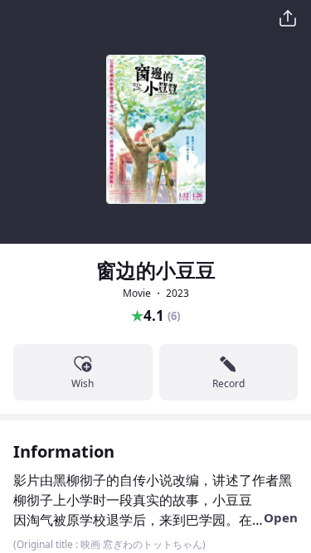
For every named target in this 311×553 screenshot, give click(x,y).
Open (281, 517)
